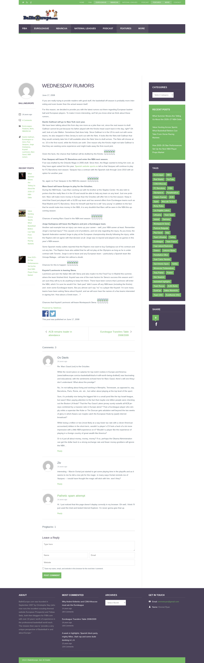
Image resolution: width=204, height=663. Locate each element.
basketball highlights (162, 282)
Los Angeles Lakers (162, 210)
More (167, 2)
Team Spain (169, 215)
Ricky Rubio (158, 206)
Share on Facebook (45, 313)
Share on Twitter (53, 313)
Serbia (174, 264)
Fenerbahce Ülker (161, 255)
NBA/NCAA (114, 2)
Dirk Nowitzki (159, 277)
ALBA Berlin (172, 286)
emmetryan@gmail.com (168, 601)
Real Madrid (158, 179)
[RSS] (26, 2)
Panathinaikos (172, 193)
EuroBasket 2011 (173, 295)
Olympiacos (158, 193)
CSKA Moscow (160, 184)
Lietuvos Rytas (169, 250)
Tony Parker (158, 273)
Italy (167, 233)
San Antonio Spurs (161, 264)
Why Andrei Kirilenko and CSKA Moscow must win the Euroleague (79, 603)
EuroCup (157, 290)
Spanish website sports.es (86, 166)
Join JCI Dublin (44, 660)
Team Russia (159, 286)
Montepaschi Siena (161, 224)
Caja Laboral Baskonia (163, 246)
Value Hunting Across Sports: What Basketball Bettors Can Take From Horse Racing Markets (32, 227)
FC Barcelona (159, 188)
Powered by (51, 308)
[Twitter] (23, 2)
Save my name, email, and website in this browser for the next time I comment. (74, 569)
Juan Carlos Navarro (162, 259)
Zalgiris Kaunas (160, 197)
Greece (157, 250)
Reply (59, 451)
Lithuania (157, 215)
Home (82, 2)
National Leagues (129, 2)
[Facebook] (30, 2)
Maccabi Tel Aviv (169, 202)
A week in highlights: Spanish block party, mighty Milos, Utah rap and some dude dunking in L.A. (80, 636)
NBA (169, 175)
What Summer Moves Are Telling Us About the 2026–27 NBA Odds (31, 185)
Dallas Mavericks (171, 290)
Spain (156, 202)
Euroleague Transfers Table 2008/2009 (114, 333)
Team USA (158, 295)
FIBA (90, 2)
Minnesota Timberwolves (164, 268)
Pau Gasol (158, 233)
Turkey (172, 237)
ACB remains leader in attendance (60, 333)
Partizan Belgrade (161, 228)
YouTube (170, 179)
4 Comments (27, 120)
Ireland (156, 219)
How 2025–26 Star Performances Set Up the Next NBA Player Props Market (33, 266)
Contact (177, 2)
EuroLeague (101, 2)
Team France (171, 242)
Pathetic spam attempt (71, 495)
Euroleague (158, 242)
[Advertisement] (102, 54)
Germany (166, 219)
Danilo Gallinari (28, 137)
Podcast (145, 2)
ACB (171, 197)
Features (157, 2)
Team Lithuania (160, 237)
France (169, 273)
